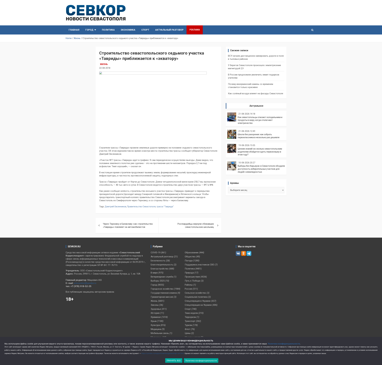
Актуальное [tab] (256, 105)
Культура (155, 325)
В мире (154, 272)
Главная (74, 30)
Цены (188, 333)
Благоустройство (159, 268)
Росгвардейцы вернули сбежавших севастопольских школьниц (196, 225)
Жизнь (104, 64)
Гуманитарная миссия (162, 297)
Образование (191, 252)
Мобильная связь (160, 333)
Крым (154, 321)
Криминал (156, 317)
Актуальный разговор (169, 30)
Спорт (145, 30)
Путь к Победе (192, 280)
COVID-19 (155, 252)
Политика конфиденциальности (284, 343)
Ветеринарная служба (162, 276)
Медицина (156, 329)
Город (89, 30)
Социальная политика (196, 297)
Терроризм (190, 317)
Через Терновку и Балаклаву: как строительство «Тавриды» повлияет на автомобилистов (128, 225)
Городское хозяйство (162, 288)
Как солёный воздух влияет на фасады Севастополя (255, 93)
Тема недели (191, 313)
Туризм (188, 325)
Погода (188, 260)
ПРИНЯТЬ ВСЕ (174, 360)
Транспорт (190, 321)
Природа (189, 272)
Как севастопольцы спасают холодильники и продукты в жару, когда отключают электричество (260, 120)
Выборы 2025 (158, 280)
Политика (108, 30)
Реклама (195, 30)
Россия (188, 288)
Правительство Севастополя (141, 206)
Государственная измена (164, 293)
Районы (189, 284)
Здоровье (156, 309)
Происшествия (192, 276)
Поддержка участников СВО (199, 264)
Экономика (128, 30)
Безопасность (158, 260)
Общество (190, 256)
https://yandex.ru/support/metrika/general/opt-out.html (162, 353)
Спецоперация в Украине (198, 301)
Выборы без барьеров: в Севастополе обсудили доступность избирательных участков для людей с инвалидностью (261, 169)
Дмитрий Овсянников (115, 206)
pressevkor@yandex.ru (85, 283)
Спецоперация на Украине (198, 305)
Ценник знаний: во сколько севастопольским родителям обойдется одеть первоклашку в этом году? (260, 152)
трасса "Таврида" (165, 206)
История (155, 313)
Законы (155, 305)
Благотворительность (162, 264)
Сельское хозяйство (195, 293)
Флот (187, 329)
